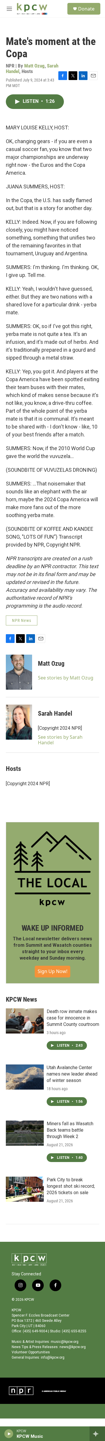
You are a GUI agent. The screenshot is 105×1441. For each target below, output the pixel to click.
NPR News (21, 620)
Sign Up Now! (52, 971)
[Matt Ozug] (19, 672)
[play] (9, 1434)
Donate (86, 8)
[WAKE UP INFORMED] (52, 868)
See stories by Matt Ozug (65, 677)
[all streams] (97, 1433)
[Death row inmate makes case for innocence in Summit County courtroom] (25, 1021)
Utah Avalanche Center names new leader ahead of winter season (72, 1074)
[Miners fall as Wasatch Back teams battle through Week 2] (25, 1133)
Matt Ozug (34, 66)
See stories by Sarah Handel (60, 739)
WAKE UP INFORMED (53, 928)
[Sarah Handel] (19, 722)
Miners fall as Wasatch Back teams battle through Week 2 (70, 1130)
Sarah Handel (55, 713)
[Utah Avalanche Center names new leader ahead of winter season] (25, 1077)
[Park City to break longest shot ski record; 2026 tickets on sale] (25, 1189)
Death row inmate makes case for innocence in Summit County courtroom (73, 1018)
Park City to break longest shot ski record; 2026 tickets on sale (71, 1186)
